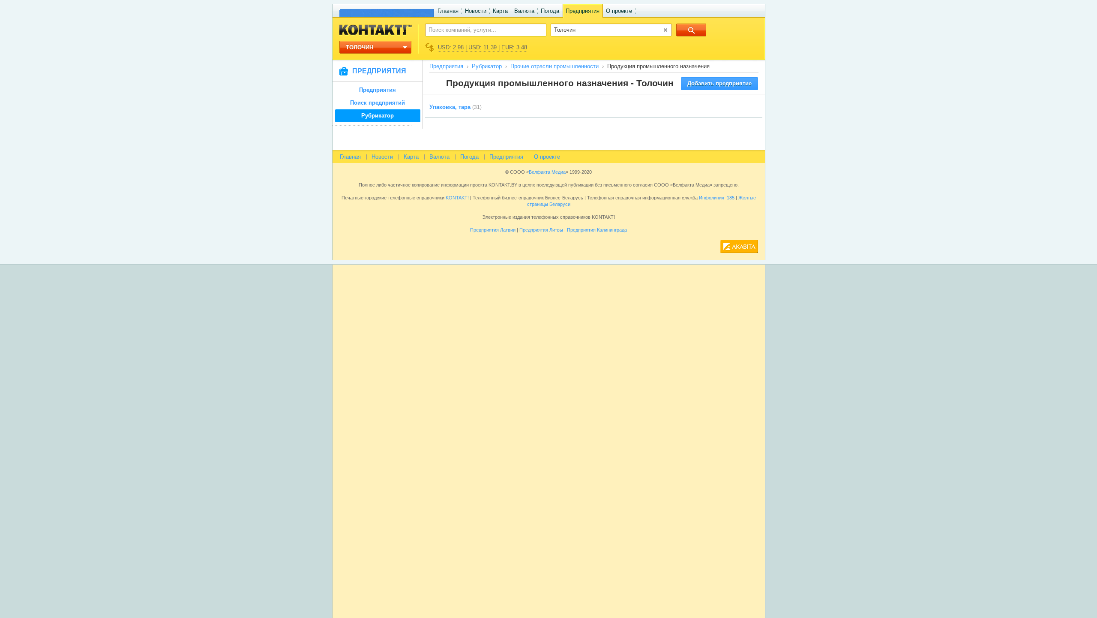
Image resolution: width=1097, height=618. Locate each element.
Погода (550, 11)
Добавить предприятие (719, 83)
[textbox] (481, 29)
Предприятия (582, 11)
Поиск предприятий (377, 102)
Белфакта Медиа (547, 172)
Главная (448, 11)
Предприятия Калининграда (597, 229)
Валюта (524, 11)
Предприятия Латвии (493, 229)
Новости (475, 11)
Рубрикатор (377, 115)
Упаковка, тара (450, 107)
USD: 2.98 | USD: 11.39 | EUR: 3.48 (482, 47)
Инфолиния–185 (716, 197)
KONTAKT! (456, 197)
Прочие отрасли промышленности (554, 66)
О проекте (619, 11)
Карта (500, 11)
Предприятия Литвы (541, 229)
